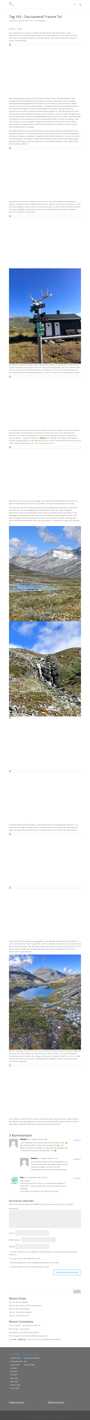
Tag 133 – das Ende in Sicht (19, 1316)
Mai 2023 (14, 1375)
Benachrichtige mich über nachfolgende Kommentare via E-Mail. (35, 1263)
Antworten (77, 1140)
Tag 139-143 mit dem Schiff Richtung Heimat (25, 1305)
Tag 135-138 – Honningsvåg (19, 1309)
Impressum (16, 1402)
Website (12, 1247)
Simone (23, 1139)
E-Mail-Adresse (15, 1240)
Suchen (77, 1292)
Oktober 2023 (15, 1358)
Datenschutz (56, 1402)
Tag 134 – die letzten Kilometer (20, 1312)
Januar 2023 (15, 1388)
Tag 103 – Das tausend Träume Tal (27, 1325)
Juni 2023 (14, 1371)
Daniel (14, 21)
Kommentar (14, 1208)
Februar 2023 (15, 1385)
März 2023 (14, 1381)
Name (12, 1233)
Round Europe (29, 1365)
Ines (22, 1177)
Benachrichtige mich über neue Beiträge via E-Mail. (31, 1267)
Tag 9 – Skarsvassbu (22, 1329)
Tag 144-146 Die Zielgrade (18, 1302)
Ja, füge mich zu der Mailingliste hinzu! (25, 1258)
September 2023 (17, 1361)
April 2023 (14, 1378)
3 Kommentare (40, 21)
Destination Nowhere (32, 1358)
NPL (31, 21)
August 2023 (15, 1365)
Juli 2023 (14, 1368)
